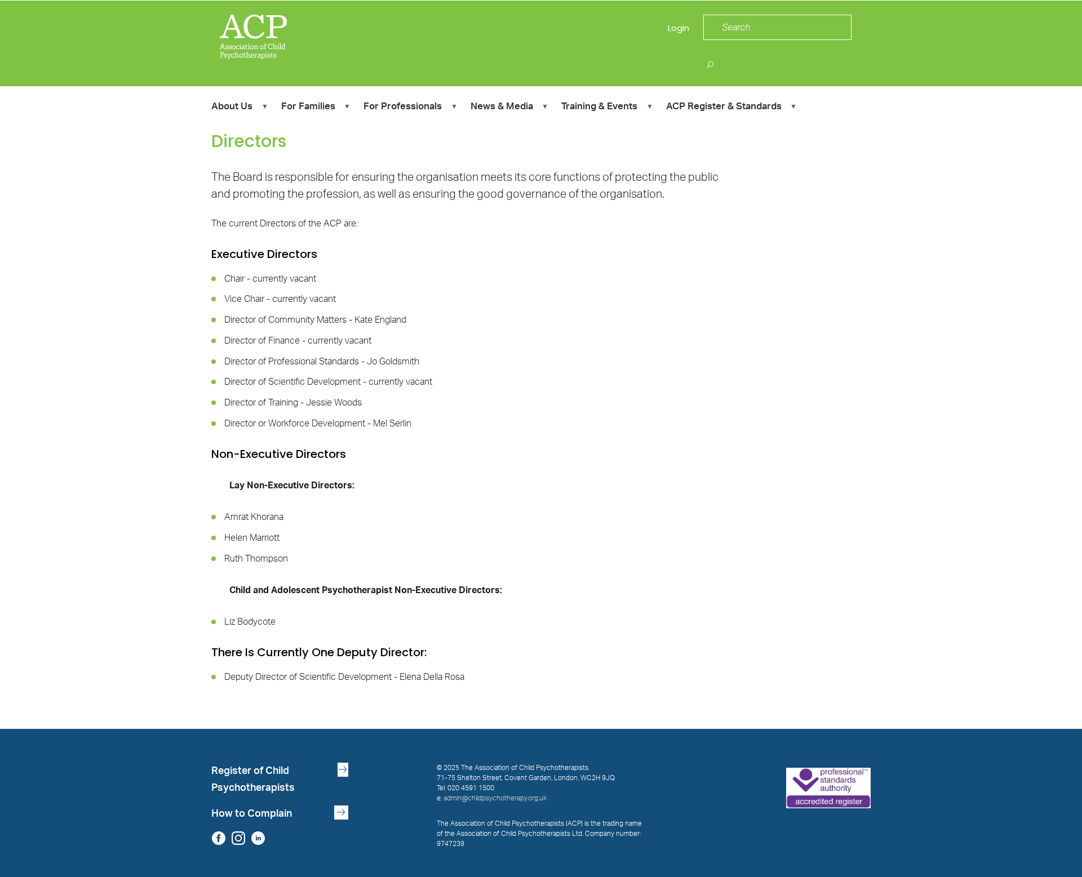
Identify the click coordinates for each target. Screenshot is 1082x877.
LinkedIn (258, 838)
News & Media (502, 107)
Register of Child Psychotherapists (253, 779)
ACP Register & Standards (724, 107)
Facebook (218, 838)
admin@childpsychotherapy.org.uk (495, 798)
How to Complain (251, 813)
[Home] (294, 33)
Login (678, 28)
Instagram (238, 838)
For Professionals (402, 107)
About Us (231, 107)
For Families (308, 107)
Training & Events (599, 107)
